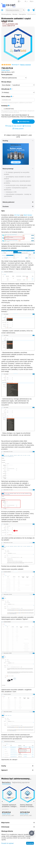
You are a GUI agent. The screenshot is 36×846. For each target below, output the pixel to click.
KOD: (3, 24)
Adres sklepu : (7, 96)
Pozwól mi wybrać (7, 843)
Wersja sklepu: (6, 82)
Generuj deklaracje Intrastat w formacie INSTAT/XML (26, 805)
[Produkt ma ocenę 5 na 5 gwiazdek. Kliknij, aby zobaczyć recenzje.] (6, 65)
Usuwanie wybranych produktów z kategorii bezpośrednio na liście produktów (9, 805)
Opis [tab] (3, 211)
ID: (3, 22)
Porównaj (28, 126)
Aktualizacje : (6, 89)
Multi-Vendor (28, 215)
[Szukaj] (23, 10)
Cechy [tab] (3, 766)
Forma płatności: (7, 74)
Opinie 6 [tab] (4, 770)
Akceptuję (30, 843)
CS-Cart (17, 215)
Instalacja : (5, 105)
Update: (4, 26)
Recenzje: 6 (15, 64)
